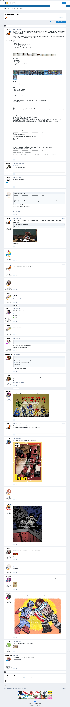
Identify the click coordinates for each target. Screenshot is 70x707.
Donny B (8, 438)
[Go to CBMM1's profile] (9, 181)
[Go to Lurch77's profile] (6, 18)
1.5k (9, 258)
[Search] (65, 6)
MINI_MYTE (8, 308)
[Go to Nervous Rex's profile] (9, 580)
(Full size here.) (15, 568)
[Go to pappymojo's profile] (9, 167)
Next (8, 25)
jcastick (8, 279)
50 (9, 649)
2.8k (9, 601)
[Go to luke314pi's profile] (9, 506)
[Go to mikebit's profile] (9, 645)
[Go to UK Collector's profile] (9, 491)
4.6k (9, 316)
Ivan (8, 190)
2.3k (9, 287)
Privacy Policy (31, 703)
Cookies (40, 703)
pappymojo (8, 163)
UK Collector (8, 488)
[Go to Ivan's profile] (9, 194)
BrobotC (8, 293)
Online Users (22, 8)
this (21, 204)
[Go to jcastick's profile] (9, 282)
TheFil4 (8, 375)
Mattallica (8, 593)
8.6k (9, 512)
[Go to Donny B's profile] (9, 442)
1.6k (9, 301)
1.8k (9, 38)
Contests (16, 18)
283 (9, 663)
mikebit (8, 641)
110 (9, 399)
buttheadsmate (8, 354)
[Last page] (10, 26)
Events (9, 8)
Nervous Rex (8, 576)
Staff (17, 8)
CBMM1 (8, 177)
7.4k (9, 346)
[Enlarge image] (15, 165)
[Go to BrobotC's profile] (9, 296)
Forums (5, 8)
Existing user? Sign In (57, 2)
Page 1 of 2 (14, 25)
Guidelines (13, 8)
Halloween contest (24, 427)
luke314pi (9, 503)
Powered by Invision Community (35, 705)
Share (56, 17)
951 (9, 199)
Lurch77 (9, 17)
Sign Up (64, 2)
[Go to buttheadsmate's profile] (9, 358)
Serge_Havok (8, 391)
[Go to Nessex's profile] (9, 342)
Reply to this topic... (13, 680)
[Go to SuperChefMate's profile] (9, 659)
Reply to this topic (61, 21)
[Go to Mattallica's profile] (9, 596)
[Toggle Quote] (14, 193)
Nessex (8, 338)
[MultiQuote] (14, 159)
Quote (16, 159)
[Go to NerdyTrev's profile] (9, 253)
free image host (15, 380)
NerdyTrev (8, 250)
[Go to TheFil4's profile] (9, 379)
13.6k (9, 362)
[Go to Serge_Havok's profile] (9, 394)
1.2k (9, 496)
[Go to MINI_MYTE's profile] (9, 312)
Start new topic (52, 21)
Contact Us (36, 703)
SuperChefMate (8, 655)
